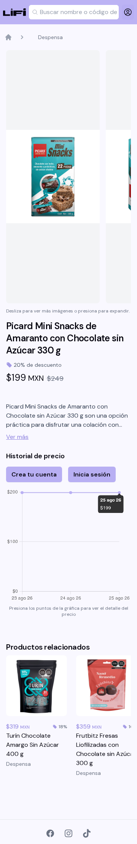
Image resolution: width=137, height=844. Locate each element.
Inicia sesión (91, 474)
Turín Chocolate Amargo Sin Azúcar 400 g (32, 745)
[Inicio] (8, 37)
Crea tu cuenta (34, 474)
